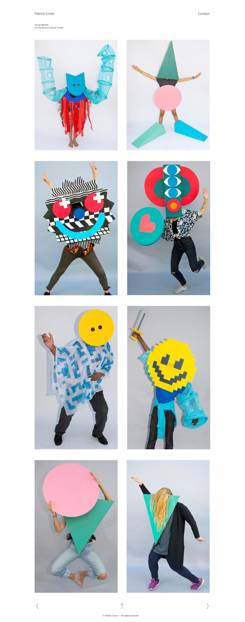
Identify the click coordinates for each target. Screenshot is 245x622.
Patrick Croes (44, 13)
